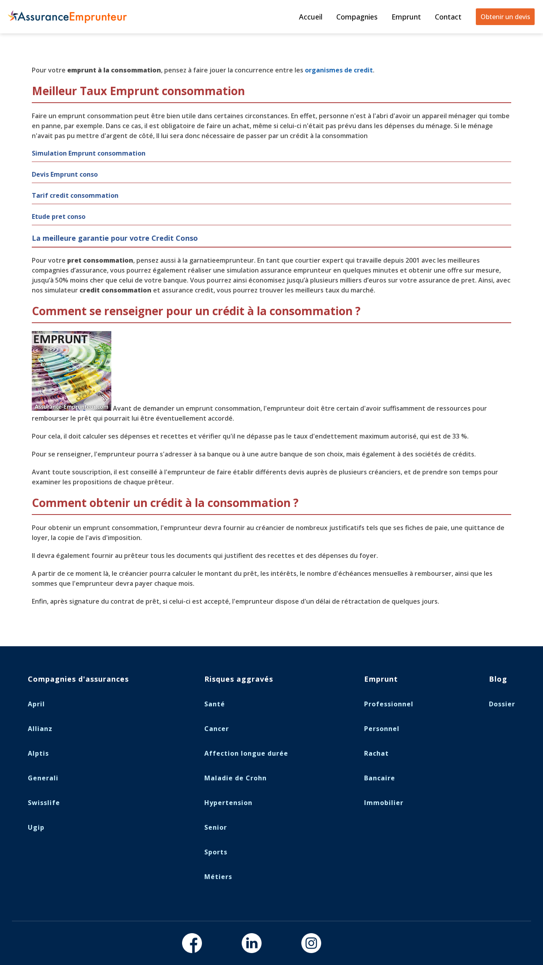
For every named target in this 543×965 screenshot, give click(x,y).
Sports (215, 852)
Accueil (310, 16)
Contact (448, 16)
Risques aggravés (238, 679)
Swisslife (44, 802)
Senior (215, 827)
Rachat (376, 753)
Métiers (218, 876)
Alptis (38, 753)
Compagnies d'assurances (78, 679)
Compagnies (357, 16)
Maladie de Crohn (235, 778)
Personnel (381, 728)
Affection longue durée (246, 753)
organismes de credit (339, 70)
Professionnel (388, 704)
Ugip (36, 827)
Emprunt (406, 16)
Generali (43, 778)
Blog (498, 679)
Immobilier (383, 802)
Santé (214, 704)
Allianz (40, 728)
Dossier (502, 704)
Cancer (216, 728)
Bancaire (379, 778)
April (36, 704)
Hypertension (228, 802)
